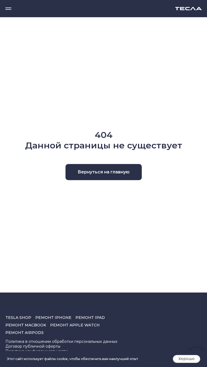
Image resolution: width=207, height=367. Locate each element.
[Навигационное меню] (8, 9)
